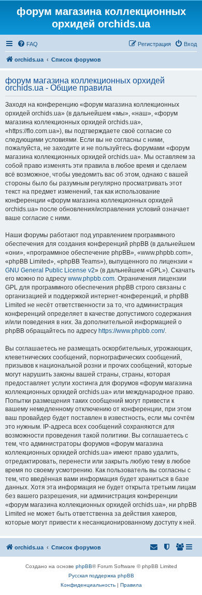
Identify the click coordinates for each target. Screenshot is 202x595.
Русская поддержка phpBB (101, 575)
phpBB (84, 566)
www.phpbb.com (91, 278)
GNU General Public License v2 (50, 270)
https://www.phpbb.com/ (131, 331)
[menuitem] (27, 44)
